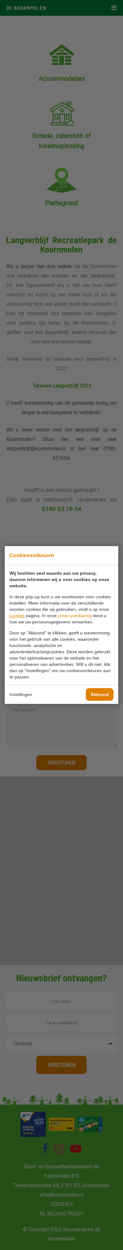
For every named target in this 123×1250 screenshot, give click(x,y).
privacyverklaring (75, 615)
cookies (17, 615)
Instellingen (20, 694)
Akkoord (100, 694)
